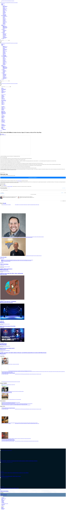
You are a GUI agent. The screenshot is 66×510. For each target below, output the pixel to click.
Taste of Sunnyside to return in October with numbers (16, 391)
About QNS (3, 29)
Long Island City (5, 22)
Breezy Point (4, 58)
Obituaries (4, 52)
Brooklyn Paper (4, 33)
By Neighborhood (5, 6)
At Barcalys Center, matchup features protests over (14, 472)
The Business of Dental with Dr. (10, 476)
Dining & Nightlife (5, 8)
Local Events (5, 66)
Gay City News (4, 35)
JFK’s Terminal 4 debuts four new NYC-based (14, 399)
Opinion (4, 11)
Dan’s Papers (4, 36)
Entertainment (4, 9)
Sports (3, 13)
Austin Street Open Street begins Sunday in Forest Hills (14, 381)
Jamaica (4, 62)
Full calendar (2, 492)
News (2, 45)
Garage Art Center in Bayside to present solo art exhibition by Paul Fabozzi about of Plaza (19, 237)
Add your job (2, 258)
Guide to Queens (5, 27)
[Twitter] (2, 502)
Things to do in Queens (4, 264)
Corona (4, 18)
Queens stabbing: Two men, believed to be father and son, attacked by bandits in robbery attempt (27, 204)
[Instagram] (4, 129)
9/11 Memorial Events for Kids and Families (9, 488)
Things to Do (4, 14)
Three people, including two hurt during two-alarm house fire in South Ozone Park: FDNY (19, 438)
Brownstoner (4, 34)
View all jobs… (2, 262)
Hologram (2, 322)
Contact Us (4, 70)
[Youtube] (3, 502)
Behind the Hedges (5, 37)
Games (4, 28)
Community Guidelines (9, 186)
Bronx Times (4, 75)
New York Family (2, 486)
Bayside (4, 17)
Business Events (5, 68)
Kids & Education (5, 10)
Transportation (4, 55)
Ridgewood (4, 23)
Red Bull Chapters (3, 344)
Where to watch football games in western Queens (9, 384)
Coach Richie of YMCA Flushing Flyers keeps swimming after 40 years (33, 255)
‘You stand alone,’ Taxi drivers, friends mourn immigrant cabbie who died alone (18, 460)
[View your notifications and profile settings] (1, 41)
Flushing (4, 60)
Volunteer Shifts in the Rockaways (6, 269)
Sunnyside (4, 24)
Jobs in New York (3, 257)
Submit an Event (5, 67)
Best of (2, 65)
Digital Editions (4, 30)
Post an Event (2, 265)
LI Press (4, 76)
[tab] (2, 192)
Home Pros (3, 508)
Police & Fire (4, 12)
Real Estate (3, 38)
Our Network (3, 32)
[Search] (0, 39)
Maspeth (4, 63)
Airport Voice (4, 78)
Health (3, 50)
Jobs (2, 4)
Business (4, 48)
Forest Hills (4, 20)
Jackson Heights (5, 21)
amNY (4, 73)
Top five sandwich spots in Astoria (8, 392)
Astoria (4, 57)
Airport (4, 7)
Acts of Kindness (5, 47)
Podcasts (4, 71)
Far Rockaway (4, 19)
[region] (33, 194)
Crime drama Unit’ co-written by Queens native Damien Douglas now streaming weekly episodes (15, 404)
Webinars (4, 31)
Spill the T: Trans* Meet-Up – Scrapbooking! (8, 302)
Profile (5, 185)
